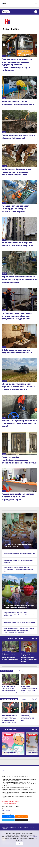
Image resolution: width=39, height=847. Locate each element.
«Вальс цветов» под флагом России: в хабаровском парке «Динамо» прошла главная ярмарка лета (19, 613)
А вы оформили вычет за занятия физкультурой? (19, 553)
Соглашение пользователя (9, 803)
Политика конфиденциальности (10, 801)
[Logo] (9, 4)
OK (19, 843)
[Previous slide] (33, 638)
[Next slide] (36, 638)
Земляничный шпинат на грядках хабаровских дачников (18, 561)
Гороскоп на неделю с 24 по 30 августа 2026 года (19, 622)
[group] (10, 683)
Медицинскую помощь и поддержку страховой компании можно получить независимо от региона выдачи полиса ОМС (19, 630)
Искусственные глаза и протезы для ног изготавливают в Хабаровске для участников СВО (18, 569)
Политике (34, 836)
